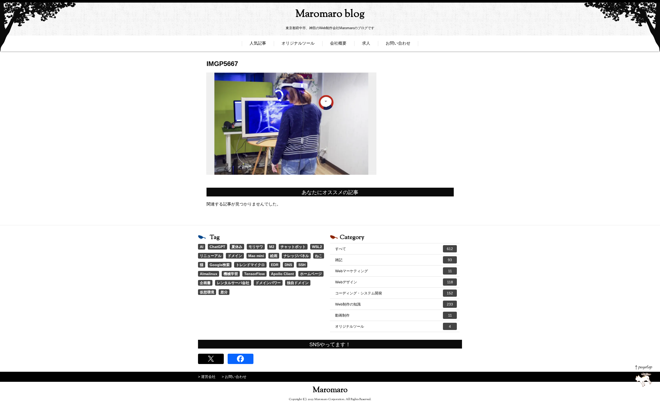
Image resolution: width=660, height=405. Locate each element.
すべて (394, 249)
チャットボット (293, 247)
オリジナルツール (298, 43)
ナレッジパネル (296, 256)
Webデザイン (394, 282)
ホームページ (311, 274)
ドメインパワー (268, 283)
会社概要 (338, 43)
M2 (271, 247)
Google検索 (220, 265)
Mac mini (256, 256)
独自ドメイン (298, 283)
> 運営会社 (207, 377)
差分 (224, 292)
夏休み (237, 247)
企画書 (205, 283)
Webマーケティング (393, 271)
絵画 (273, 256)
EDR (274, 265)
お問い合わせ (398, 43)
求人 (366, 43)
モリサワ (256, 247)
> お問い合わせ (234, 377)
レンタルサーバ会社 (233, 283)
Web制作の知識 (394, 304)
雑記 (393, 260)
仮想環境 (207, 292)
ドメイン (235, 256)
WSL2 (317, 247)
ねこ (318, 256)
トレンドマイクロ (250, 265)
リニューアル (210, 256)
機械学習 (231, 274)
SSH (302, 265)
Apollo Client (282, 274)
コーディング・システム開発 (394, 293)
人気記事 (258, 43)
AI (201, 247)
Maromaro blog (330, 14)
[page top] (643, 376)
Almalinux (208, 274)
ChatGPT (217, 247)
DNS (288, 265)
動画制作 (393, 315)
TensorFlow (254, 274)
